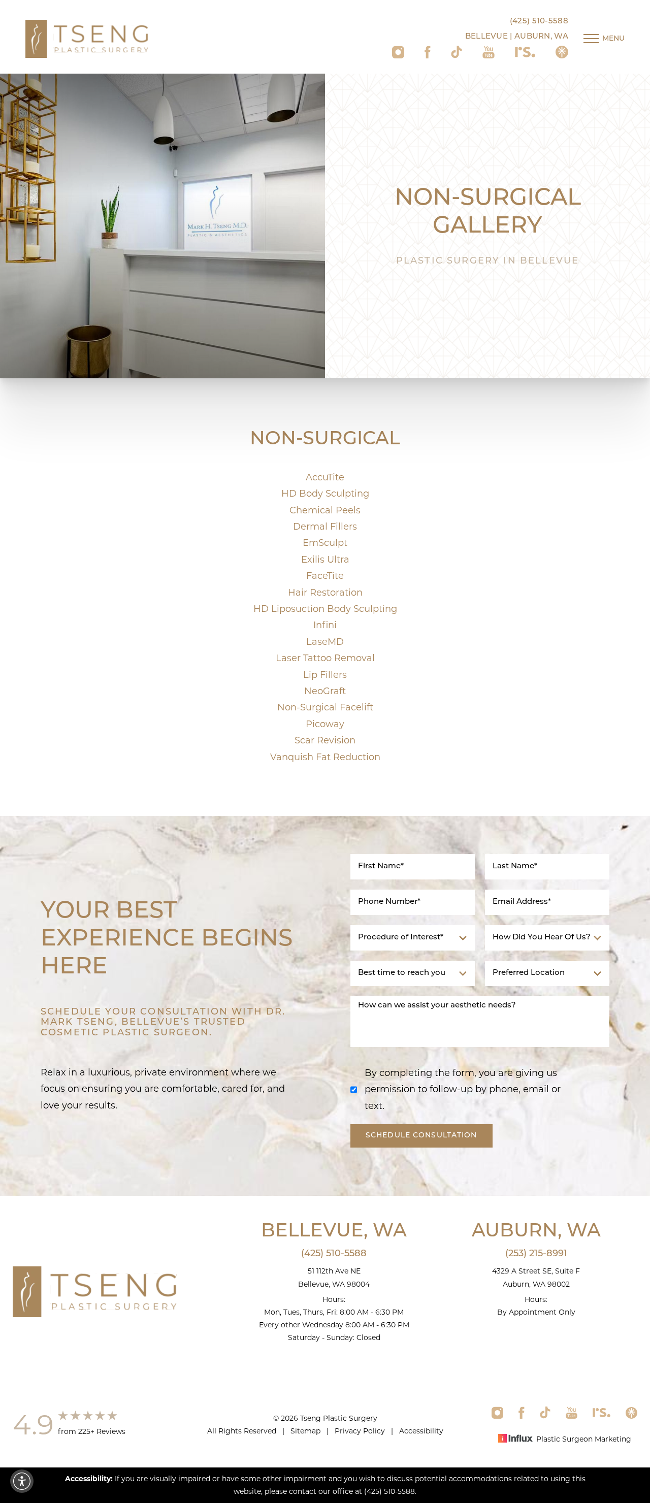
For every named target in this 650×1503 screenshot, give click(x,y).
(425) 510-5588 (539, 21)
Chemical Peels (325, 510)
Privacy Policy (360, 1430)
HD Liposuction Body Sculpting (325, 608)
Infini (325, 625)
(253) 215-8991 (536, 1254)
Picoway (325, 724)
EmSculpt (325, 542)
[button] (22, 1481)
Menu (613, 39)
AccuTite (325, 477)
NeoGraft (325, 691)
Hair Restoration (325, 592)
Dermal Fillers (325, 526)
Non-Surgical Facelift (325, 707)
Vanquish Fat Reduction (325, 757)
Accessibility (421, 1430)
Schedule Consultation (421, 1135)
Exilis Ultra (325, 559)
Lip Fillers (325, 674)
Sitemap (305, 1430)
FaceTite (325, 575)
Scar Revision (325, 740)
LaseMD (325, 641)
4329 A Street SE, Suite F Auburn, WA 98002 (536, 1277)
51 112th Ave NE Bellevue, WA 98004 (334, 1277)
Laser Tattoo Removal (325, 658)
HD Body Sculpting (325, 493)
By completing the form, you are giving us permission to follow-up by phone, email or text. (463, 1089)
